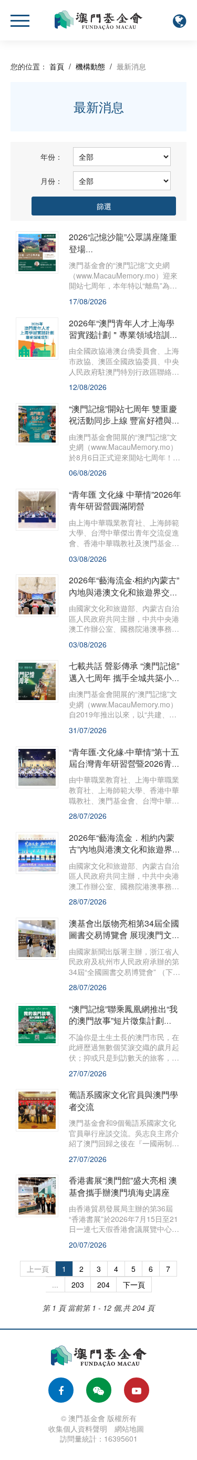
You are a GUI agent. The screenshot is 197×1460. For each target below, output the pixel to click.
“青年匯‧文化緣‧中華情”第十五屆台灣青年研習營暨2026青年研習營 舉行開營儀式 (124, 764)
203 (77, 1284)
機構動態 (90, 66)
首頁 (56, 66)
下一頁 (134, 1284)
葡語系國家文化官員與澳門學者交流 (123, 1100)
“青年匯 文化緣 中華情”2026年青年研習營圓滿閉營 (125, 500)
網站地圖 (129, 1428)
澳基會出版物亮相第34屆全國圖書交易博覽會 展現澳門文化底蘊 (124, 935)
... (55, 1284)
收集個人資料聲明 (77, 1428)
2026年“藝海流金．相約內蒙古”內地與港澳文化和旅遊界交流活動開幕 (125, 849)
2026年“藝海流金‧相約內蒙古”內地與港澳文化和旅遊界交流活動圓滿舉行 (124, 592)
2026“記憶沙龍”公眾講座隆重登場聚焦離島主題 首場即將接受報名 (124, 254)
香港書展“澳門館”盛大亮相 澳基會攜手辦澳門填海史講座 (123, 1186)
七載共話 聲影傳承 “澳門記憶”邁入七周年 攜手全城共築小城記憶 (124, 677)
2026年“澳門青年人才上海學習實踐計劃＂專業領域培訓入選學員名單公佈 (121, 335)
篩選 (104, 206)
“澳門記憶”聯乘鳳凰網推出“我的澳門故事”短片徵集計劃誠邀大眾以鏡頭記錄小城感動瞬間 (123, 1026)
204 (103, 1284)
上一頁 (38, 1268)
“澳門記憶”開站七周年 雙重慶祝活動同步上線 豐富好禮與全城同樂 (124, 420)
